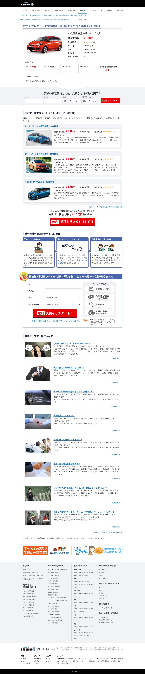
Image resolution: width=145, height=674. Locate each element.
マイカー (119, 10)
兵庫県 (81, 608)
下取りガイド (103, 596)
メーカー (28, 97)
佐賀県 (81, 632)
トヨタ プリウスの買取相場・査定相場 (41, 126)
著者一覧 (75, 661)
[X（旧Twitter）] (43, 649)
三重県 (91, 602)
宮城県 (91, 572)
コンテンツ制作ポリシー (64, 661)
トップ (24, 10)
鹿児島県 (86, 635)
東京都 (75, 581)
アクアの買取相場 (28, 594)
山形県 (81, 575)
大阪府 (75, 608)
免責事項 (120, 658)
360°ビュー (36, 10)
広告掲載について (94, 661)
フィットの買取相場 (28, 602)
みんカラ (48, 661)
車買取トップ (24, 15)
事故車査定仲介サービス (106, 620)
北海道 (75, 572)
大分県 (75, 635)
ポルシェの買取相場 (54, 611)
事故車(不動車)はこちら (41, 321)
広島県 (91, 617)
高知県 (91, 626)
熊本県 (91, 632)
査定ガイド (102, 587)
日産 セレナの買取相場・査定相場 (39, 182)
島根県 (81, 617)
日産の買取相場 (52, 583)
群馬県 (91, 584)
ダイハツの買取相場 (54, 586)
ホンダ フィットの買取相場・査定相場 (41, 154)
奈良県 (75, 611)
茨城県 (81, 584)
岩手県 (86, 572)
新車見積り (72, 10)
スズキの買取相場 (53, 581)
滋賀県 (91, 608)
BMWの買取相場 (53, 603)
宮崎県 (81, 635)
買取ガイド (102, 590)
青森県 (81, 572)
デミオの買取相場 (28, 616)
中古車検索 (59, 10)
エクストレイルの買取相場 (30, 613)
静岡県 (86, 602)
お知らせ (77, 658)
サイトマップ (83, 661)
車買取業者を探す (49, 15)
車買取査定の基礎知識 (62, 15)
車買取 (82, 10)
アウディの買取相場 (54, 606)
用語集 (101, 575)
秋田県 (75, 575)
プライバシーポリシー (88, 658)
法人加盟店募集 (105, 661)
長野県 (81, 593)
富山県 (86, 593)
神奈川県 (81, 581)
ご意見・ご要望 (115, 661)
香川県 (81, 626)
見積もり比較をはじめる (73, 221)
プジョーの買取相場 (54, 614)
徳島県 (75, 626)
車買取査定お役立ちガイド (78, 15)
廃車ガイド (102, 572)
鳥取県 (75, 617)
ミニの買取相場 (52, 609)
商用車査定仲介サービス (106, 623)
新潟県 (75, 593)
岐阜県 (81, 602)
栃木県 (86, 584)
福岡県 (75, 632)
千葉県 (75, 584)
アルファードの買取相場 (30, 596)
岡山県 (86, 617)
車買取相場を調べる (36, 15)
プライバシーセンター (102, 658)
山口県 (75, 620)
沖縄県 (75, 638)
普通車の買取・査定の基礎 (30, 572)
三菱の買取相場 (52, 595)
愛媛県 (86, 626)
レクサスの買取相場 (54, 575)
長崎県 (86, 632)
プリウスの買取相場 (28, 591)
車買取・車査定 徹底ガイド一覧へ (108, 532)
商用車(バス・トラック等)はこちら (66, 321)
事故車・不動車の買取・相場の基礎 (33, 575)
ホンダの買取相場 (53, 578)
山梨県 (75, 587)
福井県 (75, 596)
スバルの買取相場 (53, 592)
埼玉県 (87, 581)
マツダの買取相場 (53, 589)
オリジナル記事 (106, 10)
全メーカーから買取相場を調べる (57, 569)
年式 (64, 97)
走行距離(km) (86, 97)
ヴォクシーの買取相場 (29, 599)
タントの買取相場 (28, 608)
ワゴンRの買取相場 (28, 605)
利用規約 (113, 658)
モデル (46, 97)
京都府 (86, 608)
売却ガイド (102, 593)
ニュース (93, 10)
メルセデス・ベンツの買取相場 (57, 597)
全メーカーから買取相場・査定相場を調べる (105, 207)
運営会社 (71, 658)
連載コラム (102, 598)
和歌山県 (81, 611)
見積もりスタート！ (110, 100)
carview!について (62, 658)
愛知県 (75, 602)
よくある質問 (103, 578)
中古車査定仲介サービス (106, 617)
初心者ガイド (103, 569)
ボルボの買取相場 (53, 623)
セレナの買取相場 (28, 610)
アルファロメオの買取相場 (55, 620)
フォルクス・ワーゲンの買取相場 (57, 600)
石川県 (91, 593)
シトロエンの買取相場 (54, 617)
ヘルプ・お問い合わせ (105, 608)
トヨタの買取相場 (53, 572)
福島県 (86, 575)
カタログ (47, 10)
